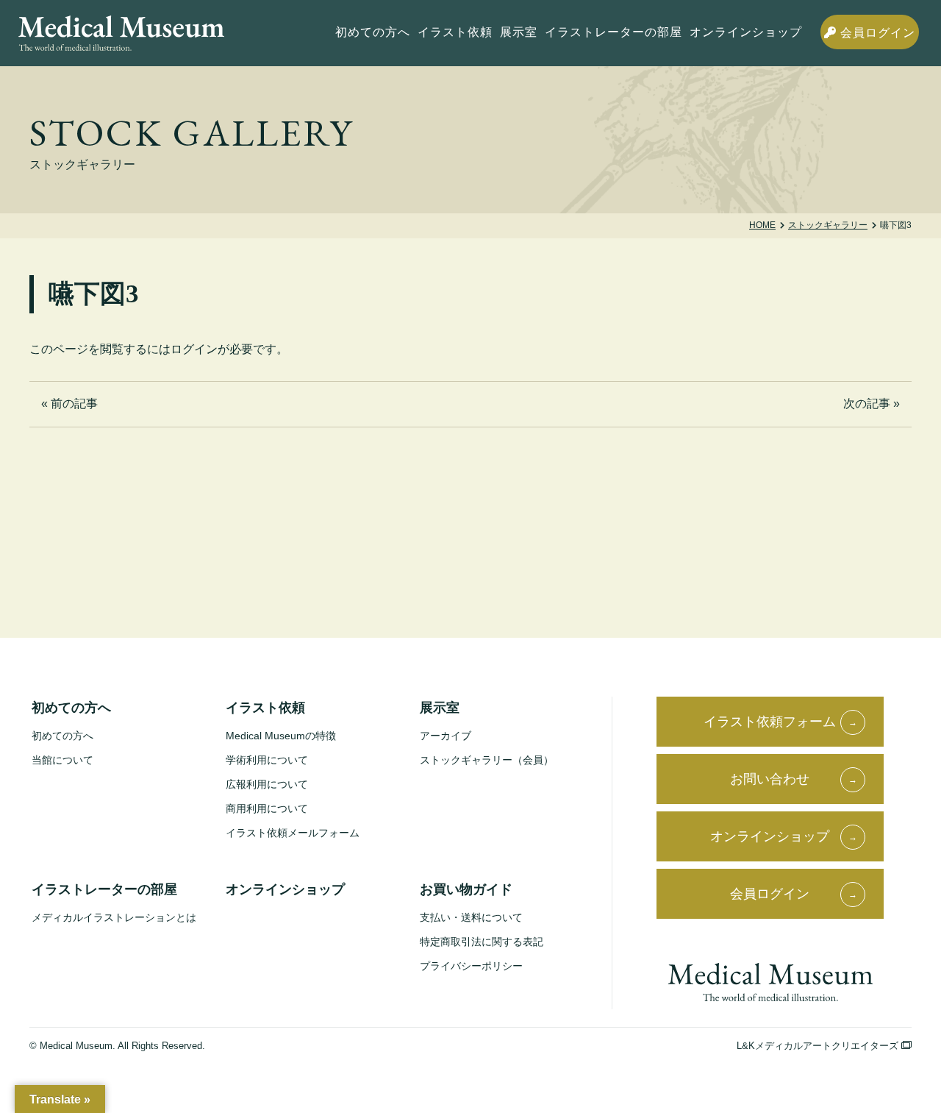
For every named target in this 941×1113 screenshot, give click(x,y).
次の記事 (866, 403)
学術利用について (267, 760)
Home (762, 225)
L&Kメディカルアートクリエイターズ (819, 1046)
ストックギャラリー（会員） (487, 760)
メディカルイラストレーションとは (114, 917)
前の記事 (74, 403)
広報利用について (267, 784)
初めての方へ (62, 736)
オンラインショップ (746, 32)
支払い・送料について (471, 917)
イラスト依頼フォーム (770, 721)
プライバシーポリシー (471, 966)
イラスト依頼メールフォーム (292, 833)
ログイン (194, 349)
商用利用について (267, 808)
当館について (62, 760)
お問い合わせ (769, 779)
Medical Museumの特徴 (281, 736)
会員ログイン (876, 32)
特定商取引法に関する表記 (481, 941)
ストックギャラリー (827, 225)
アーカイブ (445, 736)
